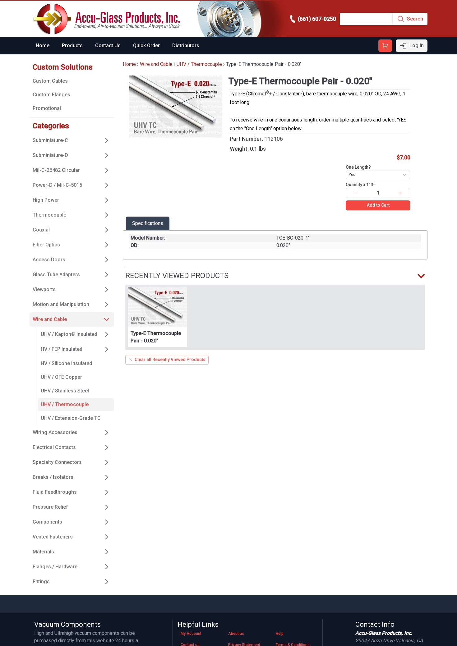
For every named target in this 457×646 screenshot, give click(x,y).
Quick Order (146, 45)
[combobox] (378, 175)
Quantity (360, 184)
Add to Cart (378, 205)
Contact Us (108, 45)
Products (72, 45)
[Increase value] (400, 193)
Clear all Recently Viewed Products (170, 359)
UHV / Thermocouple (199, 64)
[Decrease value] (356, 193)
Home (42, 45)
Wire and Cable (156, 64)
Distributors (185, 45)
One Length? (358, 167)
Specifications (147, 223)
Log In (416, 45)
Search (415, 19)
